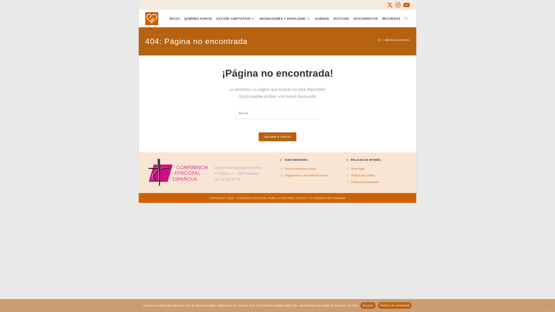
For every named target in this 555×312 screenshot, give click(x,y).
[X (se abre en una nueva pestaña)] (390, 5)
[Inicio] (379, 40)
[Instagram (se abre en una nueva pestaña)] (398, 5)
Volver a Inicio (277, 137)
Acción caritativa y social (300, 169)
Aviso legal (358, 169)
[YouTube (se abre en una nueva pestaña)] (406, 5)
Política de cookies (363, 175)
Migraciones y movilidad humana (306, 175)
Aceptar (368, 305)
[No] (549, 305)
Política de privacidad (365, 182)
